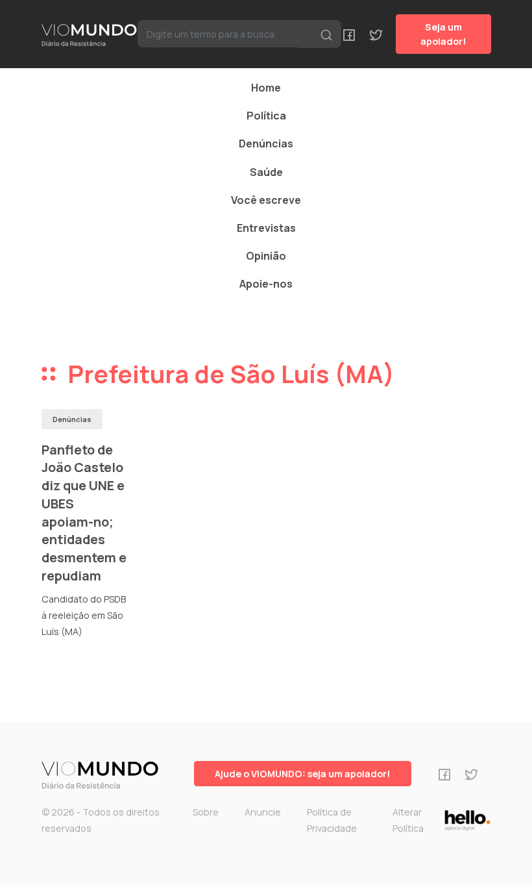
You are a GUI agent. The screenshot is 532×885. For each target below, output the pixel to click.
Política (266, 115)
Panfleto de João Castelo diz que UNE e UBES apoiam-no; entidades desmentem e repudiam (84, 512)
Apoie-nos (266, 284)
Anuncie (263, 812)
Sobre (206, 812)
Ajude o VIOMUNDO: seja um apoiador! (303, 773)
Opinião (266, 256)
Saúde (266, 172)
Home (266, 88)
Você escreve (266, 200)
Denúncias (266, 143)
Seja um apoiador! (443, 34)
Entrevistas (266, 228)
